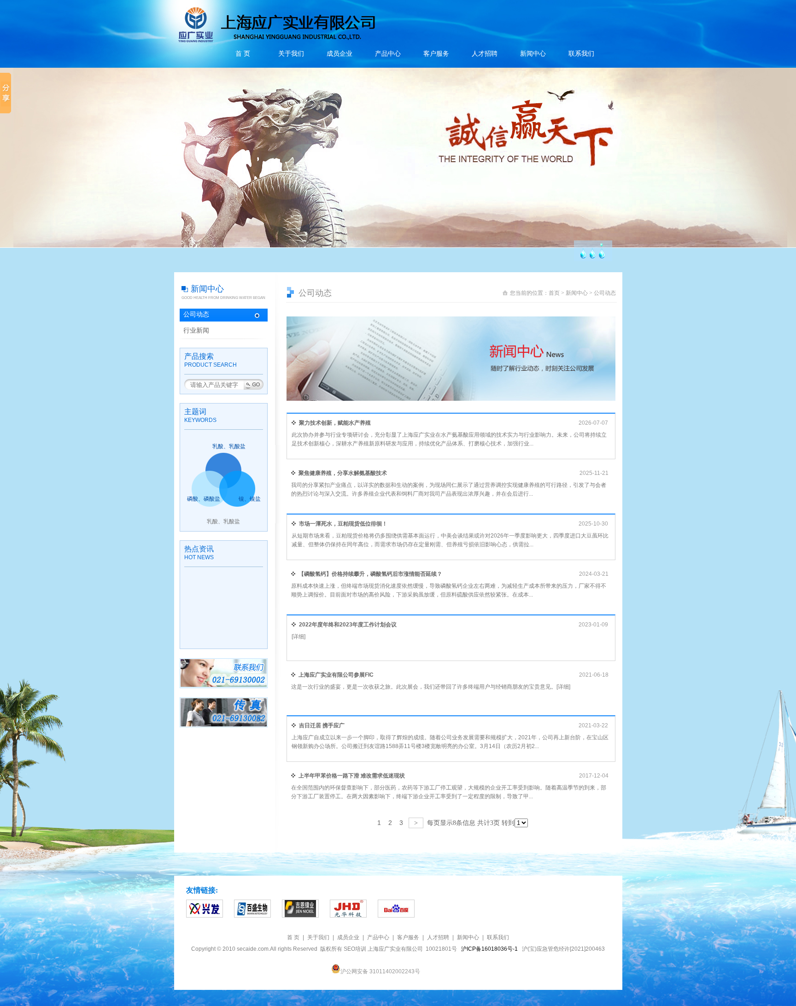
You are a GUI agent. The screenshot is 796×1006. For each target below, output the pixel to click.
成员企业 (339, 53)
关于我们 (291, 53)
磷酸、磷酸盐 (203, 499)
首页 (554, 293)
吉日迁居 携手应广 (322, 725)
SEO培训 (355, 949)
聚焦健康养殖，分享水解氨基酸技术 (342, 473)
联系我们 (581, 53)
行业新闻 (196, 330)
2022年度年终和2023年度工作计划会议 (348, 624)
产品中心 (388, 53)
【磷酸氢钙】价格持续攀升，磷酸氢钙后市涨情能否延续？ (370, 574)
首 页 (242, 53)
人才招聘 (485, 53)
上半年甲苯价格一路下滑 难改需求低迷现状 (351, 775)
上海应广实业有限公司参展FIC (336, 675)
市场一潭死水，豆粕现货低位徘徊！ (343, 524)
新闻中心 (533, 53)
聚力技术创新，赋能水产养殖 (335, 423)
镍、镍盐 (250, 499)
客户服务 (436, 53)
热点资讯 (199, 549)
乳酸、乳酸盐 (229, 446)
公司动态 (196, 314)
